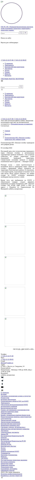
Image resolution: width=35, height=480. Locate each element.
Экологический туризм (8, 420)
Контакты (8, 75)
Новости (7, 74)
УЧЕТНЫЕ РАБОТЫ (8, 79)
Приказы (4, 437)
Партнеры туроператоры (9, 455)
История (3, 394)
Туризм (7, 72)
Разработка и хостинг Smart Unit (11, 475)
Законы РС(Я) (5, 443)
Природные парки (7, 463)
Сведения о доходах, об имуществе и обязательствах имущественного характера (15, 428)
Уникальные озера (7, 467)
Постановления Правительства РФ (12, 436)
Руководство (5, 398)
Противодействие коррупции (14, 67)
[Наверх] (2, 478)
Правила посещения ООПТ (10, 451)
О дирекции (9, 63)
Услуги (7, 70)
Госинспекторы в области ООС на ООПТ (14, 401)
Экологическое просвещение (10, 422)
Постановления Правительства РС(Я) (13, 441)
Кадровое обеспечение (8, 399)
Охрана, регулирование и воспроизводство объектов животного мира (15, 410)
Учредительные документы (10, 432)
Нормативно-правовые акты (10, 425)
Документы (8, 68)
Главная (7, 131)
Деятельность (9, 65)
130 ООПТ (4, 458)
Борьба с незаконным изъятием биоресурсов (15, 415)
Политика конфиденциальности (11, 474)
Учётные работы (6, 413)
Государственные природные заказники (14, 460)
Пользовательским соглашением (21, 124)
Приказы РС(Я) (6, 444)
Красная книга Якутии (8, 446)
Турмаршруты (5, 453)
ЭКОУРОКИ (19, 79)
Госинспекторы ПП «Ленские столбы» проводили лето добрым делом (17, 138)
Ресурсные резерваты (8, 462)
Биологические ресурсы (9, 408)
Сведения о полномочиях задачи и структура (16, 396)
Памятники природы (8, 465)
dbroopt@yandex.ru (7, 363)
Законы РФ (4, 434)
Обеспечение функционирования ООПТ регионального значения (14, 405)
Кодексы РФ (5, 439)
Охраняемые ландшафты (9, 469)
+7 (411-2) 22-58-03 (20, 60)
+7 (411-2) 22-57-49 (7, 60)
